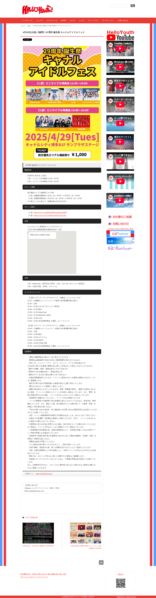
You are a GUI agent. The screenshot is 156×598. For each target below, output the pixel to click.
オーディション (108, 20)
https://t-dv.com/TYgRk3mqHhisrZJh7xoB (50, 215)
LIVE (29, 25)
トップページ (27, 20)
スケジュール (52, 20)
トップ (23, 25)
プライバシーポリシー (28, 577)
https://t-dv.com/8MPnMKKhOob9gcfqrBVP (50, 213)
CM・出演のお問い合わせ (37, 574)
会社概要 (23, 574)
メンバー (39, 20)
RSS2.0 (121, 574)
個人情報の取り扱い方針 (57, 574)
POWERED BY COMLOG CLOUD (126, 597)
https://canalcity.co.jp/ (44, 474)
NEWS (63, 20)
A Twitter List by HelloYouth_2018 (120, 229)
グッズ (81, 20)
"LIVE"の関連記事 (31, 517)
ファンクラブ (93, 20)
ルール (72, 20)
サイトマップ (43, 577)
